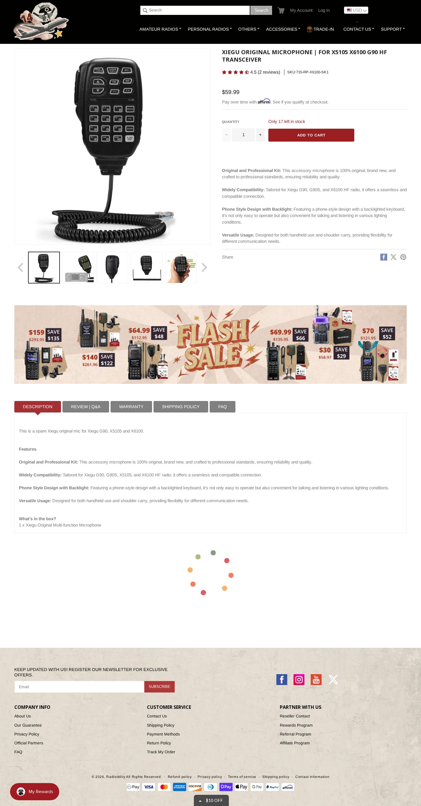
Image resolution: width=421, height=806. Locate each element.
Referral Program (295, 734)
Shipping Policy (160, 725)
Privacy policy (210, 777)
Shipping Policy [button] (181, 406)
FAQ (18, 752)
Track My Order (161, 752)
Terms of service (242, 777)
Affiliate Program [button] (295, 743)
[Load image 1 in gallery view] (44, 267)
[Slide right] (204, 267)
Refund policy (180, 777)
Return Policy (159, 743)
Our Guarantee (28, 725)
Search (261, 10)
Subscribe (159, 686)
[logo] (41, 21)
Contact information (312, 777)
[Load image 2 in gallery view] (78, 267)
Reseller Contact (295, 716)
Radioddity (115, 777)
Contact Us (157, 716)
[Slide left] (20, 267)
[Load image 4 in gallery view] (146, 267)
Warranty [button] (131, 406)
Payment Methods (163, 734)
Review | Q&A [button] (86, 406)
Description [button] (37, 406)
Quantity (230, 122)
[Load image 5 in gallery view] (180, 267)
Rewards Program (296, 725)
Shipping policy (276, 777)
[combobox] (195, 10)
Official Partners (28, 743)
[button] (281, 10)
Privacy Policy (26, 734)
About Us (22, 716)
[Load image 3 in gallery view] (112, 267)
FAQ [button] (222, 406)
